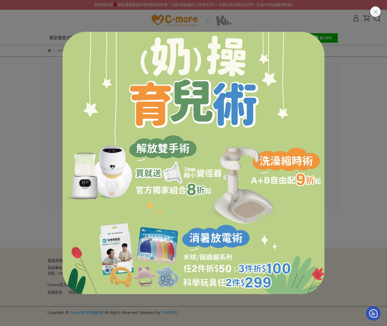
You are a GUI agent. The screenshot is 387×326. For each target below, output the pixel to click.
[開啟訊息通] (373, 313)
